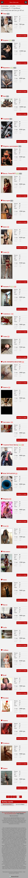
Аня (4, 96)
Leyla (5, 627)
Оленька (6, 743)
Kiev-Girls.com (14, 2)
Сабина (5, 650)
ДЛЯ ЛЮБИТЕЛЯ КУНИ (12, 362)
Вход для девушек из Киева (7, 812)
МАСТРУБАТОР (9, 473)
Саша (5, 336)
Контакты (22, 813)
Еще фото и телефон (21, 35)
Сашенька (7, 314)
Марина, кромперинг (10, 146)
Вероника (6, 67)
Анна (5, 580)
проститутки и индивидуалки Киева (15, 871)
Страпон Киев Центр (10, 445)
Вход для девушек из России (10, 813)
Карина (5, 40)
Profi (4, 675)
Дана (5, 227)
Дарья (5, 768)
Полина (5, 698)
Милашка (6, 551)
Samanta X (6, 286)
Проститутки (20, 804)
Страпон (6, 119)
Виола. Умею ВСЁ (9, 173)
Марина (6, 499)
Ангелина (6, 422)
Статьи (18, 813)
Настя (5, 605)
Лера (4, 13)
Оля (4, 526)
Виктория (6, 200)
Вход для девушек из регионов (20, 812)
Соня (5, 252)
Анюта (5, 387)
